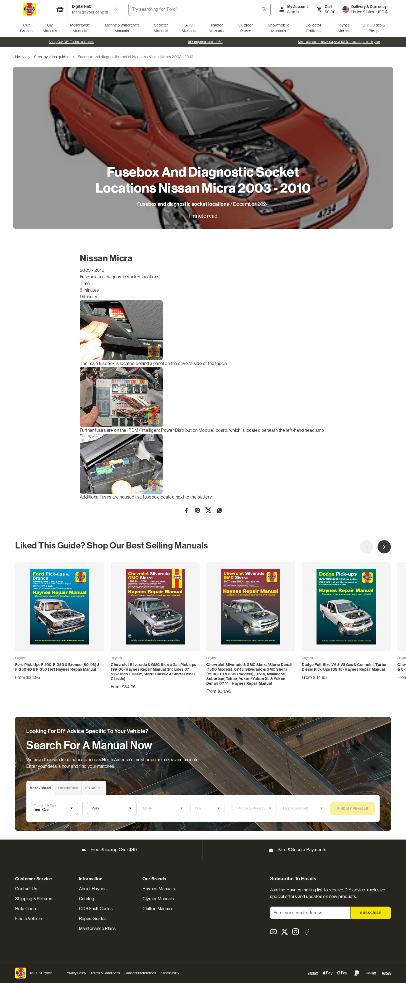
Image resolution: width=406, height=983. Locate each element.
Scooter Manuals (161, 28)
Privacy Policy (76, 973)
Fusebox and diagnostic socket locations (183, 204)
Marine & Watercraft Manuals (122, 28)
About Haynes (93, 888)
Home (20, 57)
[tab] (41, 788)
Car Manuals (50, 28)
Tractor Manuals (216, 28)
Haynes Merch (343, 28)
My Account (297, 6)
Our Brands (26, 28)
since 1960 (71, 42)
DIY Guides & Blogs (374, 28)
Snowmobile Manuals (278, 28)
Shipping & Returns (33, 898)
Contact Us (26, 888)
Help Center (27, 908)
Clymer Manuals (158, 898)
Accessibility (169, 973)
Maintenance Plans (97, 928)
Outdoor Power (245, 28)
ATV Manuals (189, 28)
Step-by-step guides (51, 57)
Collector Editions (313, 28)
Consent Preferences (140, 973)
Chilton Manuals (158, 908)
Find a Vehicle (28, 918)
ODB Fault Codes (96, 908)
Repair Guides (93, 918)
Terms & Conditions (105, 973)
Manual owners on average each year (205, 42)
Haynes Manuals (159, 888)
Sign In (293, 12)
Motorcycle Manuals (80, 28)
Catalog (86, 898)
